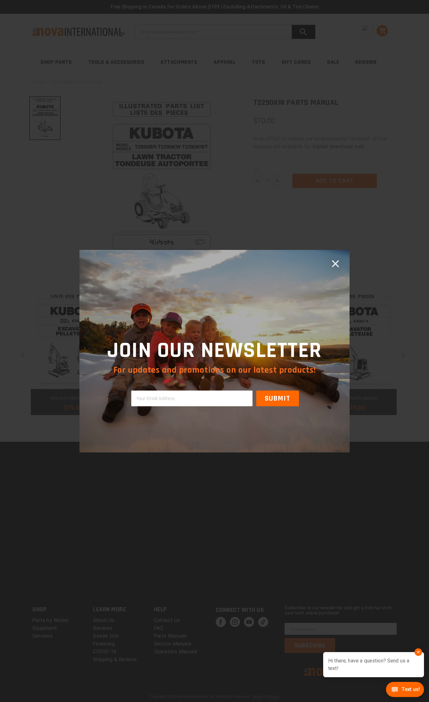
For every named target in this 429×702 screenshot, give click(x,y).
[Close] (335, 264)
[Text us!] (405, 690)
